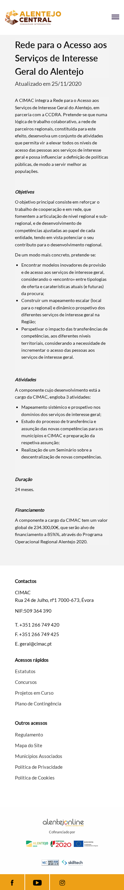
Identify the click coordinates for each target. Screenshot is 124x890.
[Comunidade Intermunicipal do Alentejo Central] (33, 17)
